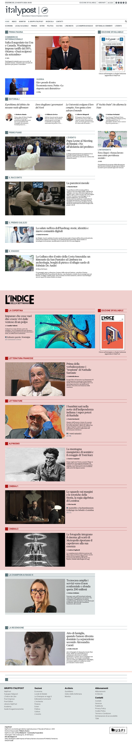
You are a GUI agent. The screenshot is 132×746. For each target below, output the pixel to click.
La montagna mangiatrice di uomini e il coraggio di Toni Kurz (79, 452)
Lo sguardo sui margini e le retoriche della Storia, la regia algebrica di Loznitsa (79, 496)
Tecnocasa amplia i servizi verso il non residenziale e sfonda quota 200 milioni (78, 585)
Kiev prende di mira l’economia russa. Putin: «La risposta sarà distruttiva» (49, 85)
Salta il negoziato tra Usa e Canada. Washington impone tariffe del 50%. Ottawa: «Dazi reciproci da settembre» (19, 48)
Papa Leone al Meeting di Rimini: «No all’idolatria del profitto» (80, 143)
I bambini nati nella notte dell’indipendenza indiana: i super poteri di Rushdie (80, 411)
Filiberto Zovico (52, 114)
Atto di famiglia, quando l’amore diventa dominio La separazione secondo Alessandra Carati (80, 639)
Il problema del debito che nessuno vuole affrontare (17, 106)
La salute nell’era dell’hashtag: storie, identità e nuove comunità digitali (62, 229)
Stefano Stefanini (113, 114)
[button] (111, 3)
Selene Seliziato (73, 593)
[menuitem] (8, 22)
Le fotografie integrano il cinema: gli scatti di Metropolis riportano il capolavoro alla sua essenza (79, 540)
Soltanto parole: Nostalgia (18, 337)
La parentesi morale (77, 183)
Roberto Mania (21, 114)
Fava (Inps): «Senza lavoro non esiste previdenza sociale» (110, 155)
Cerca (126, 21)
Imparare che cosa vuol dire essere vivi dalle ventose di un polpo (18, 319)
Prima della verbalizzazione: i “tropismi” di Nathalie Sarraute (78, 368)
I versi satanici (74, 433)
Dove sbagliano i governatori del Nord (49, 106)
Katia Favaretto (42, 234)
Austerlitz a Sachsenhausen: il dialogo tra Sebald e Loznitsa (80, 509)
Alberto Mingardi (83, 114)
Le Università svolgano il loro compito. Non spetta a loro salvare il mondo (80, 107)
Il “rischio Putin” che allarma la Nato (111, 106)
